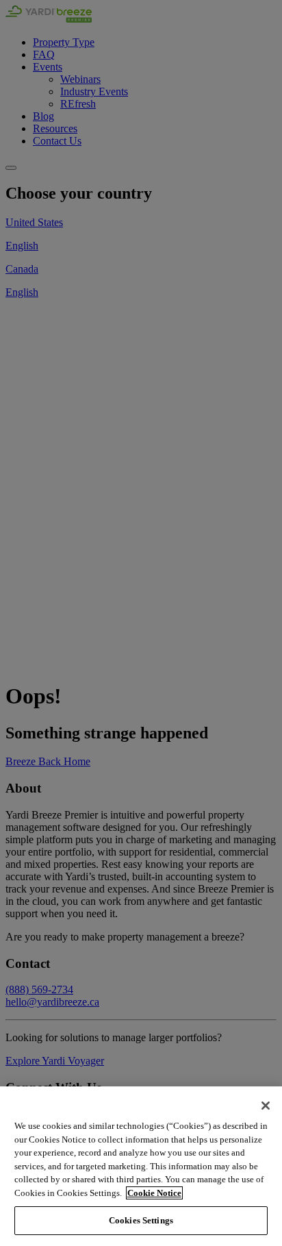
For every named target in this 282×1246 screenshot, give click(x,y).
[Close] (266, 1106)
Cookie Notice (154, 1193)
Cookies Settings (141, 1220)
